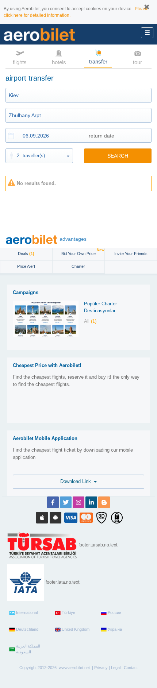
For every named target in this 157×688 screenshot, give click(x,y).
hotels (59, 62)
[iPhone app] (42, 517)
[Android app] (55, 517)
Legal (115, 667)
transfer (98, 61)
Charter (78, 266)
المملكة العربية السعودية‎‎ (28, 649)
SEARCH (117, 156)
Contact (131, 667)
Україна (115, 629)
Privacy (101, 667)
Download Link (77, 481)
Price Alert (26, 266)
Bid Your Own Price (82, 252)
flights (20, 62)
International (27, 612)
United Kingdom (75, 629)
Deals (26, 253)
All (90, 321)
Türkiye (68, 612)
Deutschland (27, 629)
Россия (114, 612)
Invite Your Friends (131, 253)
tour (137, 62)
